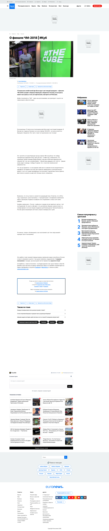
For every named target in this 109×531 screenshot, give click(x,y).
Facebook (37, 267)
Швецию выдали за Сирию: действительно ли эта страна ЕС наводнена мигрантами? (38, 317)
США (61, 470)
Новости (14, 33)
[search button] (57, 2)
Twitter (40, 286)
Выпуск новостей (34, 496)
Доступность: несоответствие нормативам (47, 515)
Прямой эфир (97, 6)
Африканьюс (33, 510)
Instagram (46, 286)
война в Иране (43, 466)
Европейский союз (54, 477)
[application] (41, 59)
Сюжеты (19, 492)
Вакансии (45, 511)
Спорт (60, 322)
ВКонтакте (47, 284)
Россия (22, 33)
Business (44, 6)
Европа (34, 6)
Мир (39, 6)
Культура (66, 6)
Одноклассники (41, 284)
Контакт (45, 509)
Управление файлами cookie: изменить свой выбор (48, 521)
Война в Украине (56, 466)
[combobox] (65, 2)
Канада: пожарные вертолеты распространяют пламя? (31, 310)
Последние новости (24, 6)
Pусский (10, 1)
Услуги (31, 492)
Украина (53, 470)
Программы (20, 513)
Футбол (52, 322)
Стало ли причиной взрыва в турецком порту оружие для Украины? (34, 313)
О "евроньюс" (46, 494)
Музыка (49, 473)
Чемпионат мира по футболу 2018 (28, 322)
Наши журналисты (22, 515)
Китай (68, 473)
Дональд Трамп (43, 470)
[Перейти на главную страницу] (12, 6)
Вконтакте (45, 267)
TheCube (43, 322)
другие (44, 492)
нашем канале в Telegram (42, 282)
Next (60, 6)
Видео (19, 511)
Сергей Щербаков (22, 81)
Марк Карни (59, 473)
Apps (31, 506)
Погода (32, 498)
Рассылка (59, 502)
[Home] (9, 33)
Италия (68, 470)
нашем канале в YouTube (42, 291)
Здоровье (19, 505)
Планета (19, 500)
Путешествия (53, 6)
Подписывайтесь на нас (63, 493)
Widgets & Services (35, 508)
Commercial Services (48, 496)
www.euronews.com (22, 269)
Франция (66, 466)
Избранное (82, 97)
